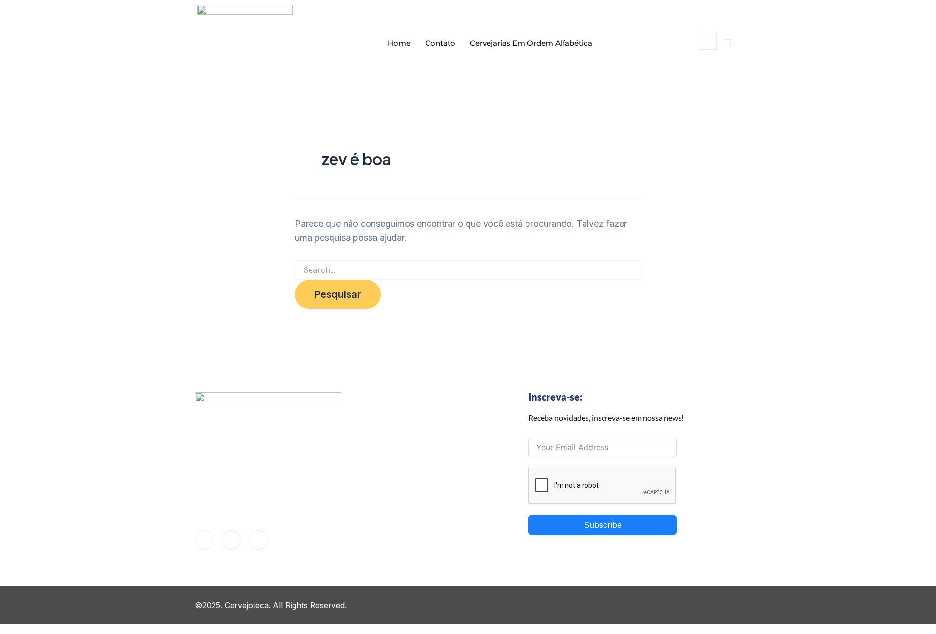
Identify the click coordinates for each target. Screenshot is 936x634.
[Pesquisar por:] (468, 270)
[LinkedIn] (231, 540)
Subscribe (603, 525)
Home (399, 43)
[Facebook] (204, 540)
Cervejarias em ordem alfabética (531, 43)
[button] (708, 41)
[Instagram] (258, 540)
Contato (440, 43)
